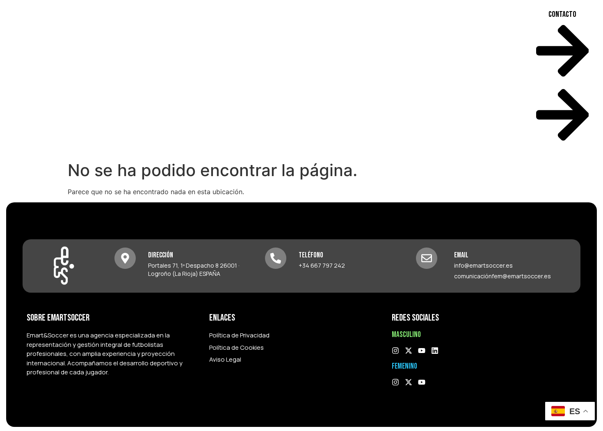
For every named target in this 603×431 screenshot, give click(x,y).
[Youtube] (421, 350)
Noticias (505, 78)
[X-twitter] (408, 350)
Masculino (369, 78)
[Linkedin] (435, 350)
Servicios (468, 78)
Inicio (266, 78)
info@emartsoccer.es (483, 265)
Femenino (419, 78)
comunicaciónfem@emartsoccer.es (502, 276)
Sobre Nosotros (310, 78)
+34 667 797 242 (322, 265)
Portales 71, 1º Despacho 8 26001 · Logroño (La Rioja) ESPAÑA (194, 269)
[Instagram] (395, 350)
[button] (314, 78)
